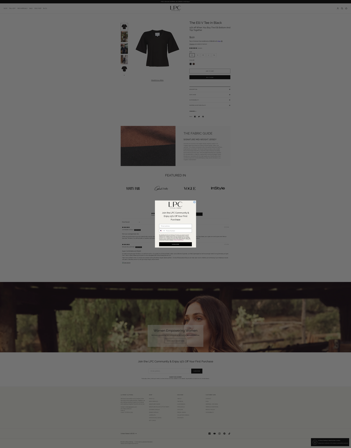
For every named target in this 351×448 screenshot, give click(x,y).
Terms (182, 239)
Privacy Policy (177, 239)
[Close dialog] (194, 202)
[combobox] (162, 231)
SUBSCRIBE (175, 244)
